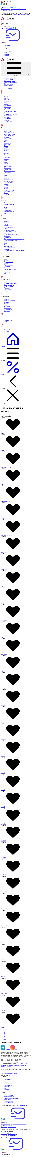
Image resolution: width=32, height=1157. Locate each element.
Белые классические (9, 134)
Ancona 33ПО (4, 654)
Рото (5, 273)
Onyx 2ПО (4, 722)
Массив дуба (7, 205)
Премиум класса (8, 320)
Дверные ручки (8, 1102)
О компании (7, 1079)
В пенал (6, 260)
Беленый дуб (7, 143)
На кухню (7, 311)
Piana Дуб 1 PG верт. (6, 535)
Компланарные (8, 225)
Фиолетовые (7, 168)
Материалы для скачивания (8, 1127)
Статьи (6, 1088)
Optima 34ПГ (4, 569)
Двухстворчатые (8, 265)
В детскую (7, 303)
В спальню (7, 306)
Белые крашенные (9, 135)
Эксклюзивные (8, 110)
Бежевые (6, 137)
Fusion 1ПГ (4, 892)
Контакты (6, 1089)
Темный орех (7, 169)
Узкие (5, 243)
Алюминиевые (8, 203)
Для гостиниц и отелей (10, 283)
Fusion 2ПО (4, 552)
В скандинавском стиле (10, 114)
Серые (6, 140)
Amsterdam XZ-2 (5, 501)
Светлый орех (8, 165)
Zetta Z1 (3, 756)
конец (4, 1039)
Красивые (7, 117)
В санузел (6, 299)
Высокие (6, 222)
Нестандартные (8, 227)
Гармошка (7, 266)
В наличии (7, 329)
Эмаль (5, 213)
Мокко (6, 162)
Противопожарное (9, 230)
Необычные (7, 105)
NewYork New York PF (7, 467)
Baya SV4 (3, 824)
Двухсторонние (8, 262)
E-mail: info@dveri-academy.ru (9, 1073)
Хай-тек (6, 96)
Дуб (5, 176)
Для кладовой (8, 309)
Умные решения (8, 1101)
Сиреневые (7, 174)
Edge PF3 (3, 959)
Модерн (6, 104)
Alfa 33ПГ (3, 1010)
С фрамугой (7, 237)
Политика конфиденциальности (10, 9)
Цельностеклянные (9, 247)
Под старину (7, 108)
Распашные (7, 272)
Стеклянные (7, 210)
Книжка (6, 267)
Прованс (6, 120)
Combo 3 (3, 603)
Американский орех (9, 190)
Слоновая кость (8, 182)
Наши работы (8, 1083)
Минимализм (7, 118)
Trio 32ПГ (3, 841)
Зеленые (6, 150)
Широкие (6, 249)
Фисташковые (8, 166)
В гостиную (7, 308)
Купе (5, 259)
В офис (6, 305)
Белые (5, 129)
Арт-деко (6, 99)
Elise (2, 637)
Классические (8, 115)
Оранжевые (7, 151)
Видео (5, 1082)
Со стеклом (7, 242)
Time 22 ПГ (4, 993)
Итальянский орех (9, 179)
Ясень (5, 175)
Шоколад (6, 178)
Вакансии (6, 1086)
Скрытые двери (8, 1095)
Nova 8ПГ (3, 942)
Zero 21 (3, 790)
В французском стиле (10, 111)
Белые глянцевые (9, 132)
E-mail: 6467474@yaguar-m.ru (21, 14)
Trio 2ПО (3, 858)
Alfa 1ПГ (3, 484)
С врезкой (7, 233)
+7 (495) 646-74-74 (6, 7)
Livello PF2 (4, 875)
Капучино (7, 144)
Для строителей (8, 286)
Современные (8, 121)
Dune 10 (3, 671)
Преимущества (8, 1085)
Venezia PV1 (4, 908)
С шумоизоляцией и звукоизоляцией (14, 239)
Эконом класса (8, 318)
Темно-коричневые (9, 171)
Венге (5, 141)
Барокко (6, 98)
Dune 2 (3, 586)
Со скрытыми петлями (10, 240)
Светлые (6, 185)
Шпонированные (9, 211)
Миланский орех (8, 191)
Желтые (6, 146)
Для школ (6, 288)
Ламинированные (9, 204)
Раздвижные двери (9, 1096)
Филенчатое (7, 244)
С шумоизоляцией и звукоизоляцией (14, 250)
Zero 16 (3, 688)
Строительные (8, 289)
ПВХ (5, 208)
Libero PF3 (4, 620)
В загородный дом (9, 285)
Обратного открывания (10, 269)
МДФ (5, 207)
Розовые (6, 156)
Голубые (6, 149)
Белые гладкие (8, 131)
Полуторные (7, 270)
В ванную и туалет (9, 300)
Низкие (6, 228)
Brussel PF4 (4, 450)
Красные (6, 153)
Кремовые (7, 154)
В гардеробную (8, 302)
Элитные (6, 321)
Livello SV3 (4, 518)
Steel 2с (3, 976)
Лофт (5, 102)
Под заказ (6, 331)
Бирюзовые (7, 157)
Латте (5, 160)
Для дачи (6, 291)
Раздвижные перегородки (11, 1098)
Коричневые (7, 138)
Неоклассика (7, 107)
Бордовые (6, 159)
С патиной (7, 236)
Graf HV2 (3, 433)
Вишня (6, 188)
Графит (6, 193)
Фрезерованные (8, 246)
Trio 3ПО (3, 705)
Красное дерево (8, 181)
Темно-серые (7, 172)
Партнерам (7, 1080)
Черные (6, 184)
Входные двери (8, 1099)
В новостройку (8, 282)
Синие (6, 147)
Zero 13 (3, 773)
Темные (6, 187)
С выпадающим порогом (11, 234)
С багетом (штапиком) (10, 231)
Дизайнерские (8, 101)
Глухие (6, 224)
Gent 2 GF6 (4, 925)
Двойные (6, 263)
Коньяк (6, 163)
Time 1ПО (3, 739)
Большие (6, 221)
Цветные (6, 194)
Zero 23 (3, 807)
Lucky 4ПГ (4, 1027)
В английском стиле (9, 112)
